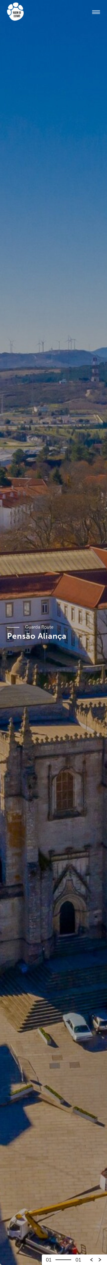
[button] (100, 1260)
